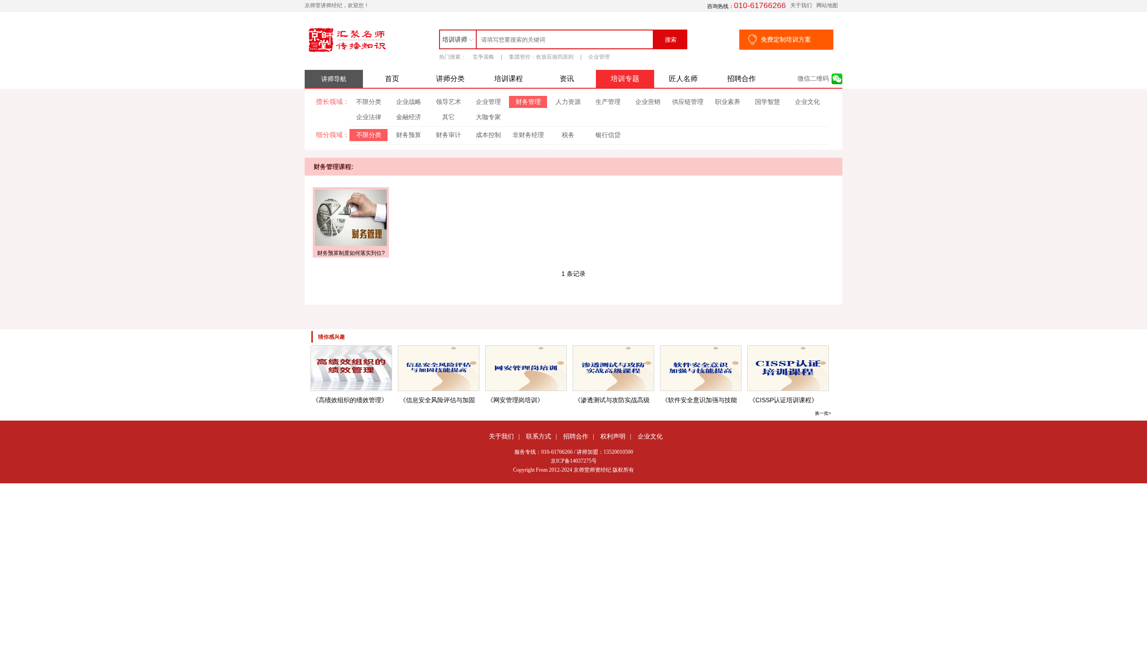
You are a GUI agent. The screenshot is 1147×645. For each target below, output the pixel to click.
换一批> (823, 413)
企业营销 (647, 101)
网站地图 (827, 5)
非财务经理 (528, 134)
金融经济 (408, 116)
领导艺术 (448, 101)
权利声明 (612, 436)
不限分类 (368, 101)
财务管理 (528, 101)
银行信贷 (608, 134)
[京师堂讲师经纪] (347, 52)
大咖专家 (488, 116)
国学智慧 (767, 101)
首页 (392, 78)
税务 (568, 134)
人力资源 (568, 101)
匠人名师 (683, 78)
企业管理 (599, 57)
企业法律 (368, 116)
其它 (448, 116)
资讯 (567, 78)
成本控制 (488, 134)
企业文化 (807, 101)
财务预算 (408, 134)
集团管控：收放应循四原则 (541, 57)
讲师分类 (450, 78)
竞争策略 (483, 57)
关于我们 (801, 5)
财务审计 (448, 134)
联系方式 (538, 436)
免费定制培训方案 (786, 39)
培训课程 (508, 78)
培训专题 (625, 78)
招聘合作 (741, 78)
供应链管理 (687, 101)
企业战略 (408, 101)
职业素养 (727, 101)
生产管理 (608, 101)
